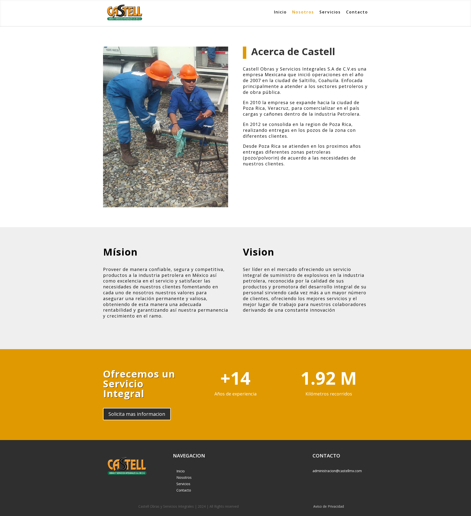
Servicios (330, 12)
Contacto (357, 12)
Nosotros (303, 12)
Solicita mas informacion (136, 414)
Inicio (280, 12)
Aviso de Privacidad (328, 506)
